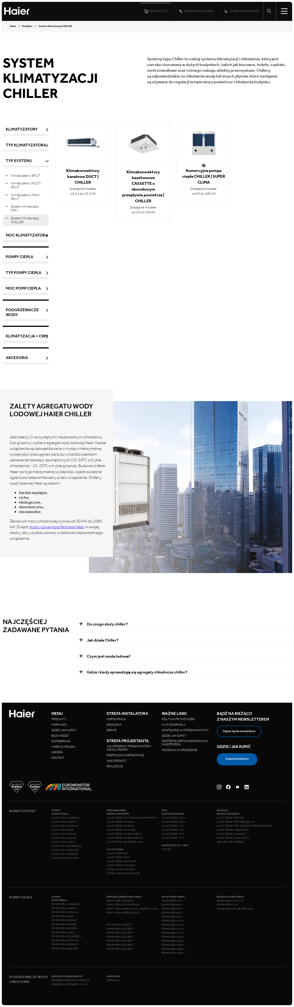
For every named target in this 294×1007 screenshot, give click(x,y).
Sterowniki (113, 980)
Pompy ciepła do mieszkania (123, 904)
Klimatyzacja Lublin (63, 842)
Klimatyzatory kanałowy (231, 834)
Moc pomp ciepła (23, 288)
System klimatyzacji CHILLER (25, 220)
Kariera (57, 752)
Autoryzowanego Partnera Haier (57, 526)
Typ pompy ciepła (23, 272)
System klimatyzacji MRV (25, 208)
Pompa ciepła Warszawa (65, 904)
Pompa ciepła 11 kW (173, 925)
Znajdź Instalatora (237, 758)
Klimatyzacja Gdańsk (63, 838)
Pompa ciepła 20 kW (173, 941)
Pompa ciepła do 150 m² (120, 937)
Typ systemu (19, 160)
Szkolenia (114, 724)
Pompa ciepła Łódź (62, 916)
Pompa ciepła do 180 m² (120, 940)
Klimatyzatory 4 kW (173, 825)
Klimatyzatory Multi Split (121, 861)
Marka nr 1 (59, 724)
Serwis (111, 730)
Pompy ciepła (19, 256)
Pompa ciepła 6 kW (172, 904)
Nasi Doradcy (117, 760)
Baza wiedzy (60, 735)
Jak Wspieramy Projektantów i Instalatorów (129, 748)
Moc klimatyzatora (27, 235)
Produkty (27, 26)
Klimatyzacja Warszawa (65, 817)
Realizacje (115, 766)
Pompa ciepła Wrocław (65, 912)
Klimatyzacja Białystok (65, 858)
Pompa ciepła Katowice (65, 940)
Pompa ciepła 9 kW (172, 917)
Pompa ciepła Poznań (64, 920)
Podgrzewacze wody (22, 312)
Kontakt (57, 757)
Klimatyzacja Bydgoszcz (66, 846)
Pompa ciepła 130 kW (173, 953)
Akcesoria (17, 357)
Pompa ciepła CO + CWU (230, 900)
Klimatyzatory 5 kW (173, 830)
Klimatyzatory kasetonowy (233, 830)
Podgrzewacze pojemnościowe (70, 980)
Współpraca (116, 719)
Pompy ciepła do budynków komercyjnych (132, 908)
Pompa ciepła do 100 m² (120, 928)
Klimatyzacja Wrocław (65, 825)
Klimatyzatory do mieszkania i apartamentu (132, 817)
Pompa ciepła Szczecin (64, 928)
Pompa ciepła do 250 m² (120, 948)
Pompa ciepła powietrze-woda (235, 908)
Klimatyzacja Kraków (64, 822)
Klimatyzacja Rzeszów (64, 854)
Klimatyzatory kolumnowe (233, 838)
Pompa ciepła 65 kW (173, 945)
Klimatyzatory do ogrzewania (124, 842)
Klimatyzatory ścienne (230, 817)
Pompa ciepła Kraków (64, 908)
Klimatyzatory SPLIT (25, 176)
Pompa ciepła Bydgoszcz (66, 936)
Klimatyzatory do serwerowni (125, 838)
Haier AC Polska (63, 746)
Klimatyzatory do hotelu (122, 830)
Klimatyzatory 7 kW (173, 838)
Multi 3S (166, 849)
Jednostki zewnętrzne (230, 842)
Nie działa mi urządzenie (180, 750)
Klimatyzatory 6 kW (173, 834)
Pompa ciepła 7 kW (172, 908)
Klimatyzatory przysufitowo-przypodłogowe (244, 825)
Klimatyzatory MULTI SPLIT (26, 185)
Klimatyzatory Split (118, 857)
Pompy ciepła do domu (120, 900)
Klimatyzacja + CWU (27, 336)
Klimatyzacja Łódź (62, 830)
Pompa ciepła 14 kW (173, 933)
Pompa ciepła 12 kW (173, 928)
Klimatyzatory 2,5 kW (174, 817)
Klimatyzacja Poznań (64, 834)
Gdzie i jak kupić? (63, 730)
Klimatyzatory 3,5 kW (174, 822)
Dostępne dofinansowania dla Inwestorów (185, 742)
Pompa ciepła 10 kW (173, 920)
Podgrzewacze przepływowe (69, 984)
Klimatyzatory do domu (121, 822)
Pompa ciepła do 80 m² (119, 924)
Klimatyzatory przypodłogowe (235, 822)
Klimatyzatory (22, 129)
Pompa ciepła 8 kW (172, 912)
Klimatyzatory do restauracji (124, 834)
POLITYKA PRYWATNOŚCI (178, 719)
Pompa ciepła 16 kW (173, 937)
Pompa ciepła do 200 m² (120, 945)
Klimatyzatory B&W (118, 853)
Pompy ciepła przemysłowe (123, 912)
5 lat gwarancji (173, 724)
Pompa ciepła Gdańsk (63, 924)
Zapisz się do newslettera (239, 731)
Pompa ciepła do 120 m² (120, 932)
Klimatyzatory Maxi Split (121, 865)
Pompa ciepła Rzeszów (64, 944)
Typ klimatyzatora (26, 145)
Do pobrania (61, 741)
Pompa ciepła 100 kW (173, 949)
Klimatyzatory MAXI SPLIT (25, 197)
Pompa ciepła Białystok (65, 948)
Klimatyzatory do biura (120, 825)
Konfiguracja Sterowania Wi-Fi (185, 730)
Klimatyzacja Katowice (65, 850)
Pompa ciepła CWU (227, 904)
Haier (13, 26)
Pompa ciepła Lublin (63, 932)
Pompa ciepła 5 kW (172, 900)
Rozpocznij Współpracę (125, 755)
